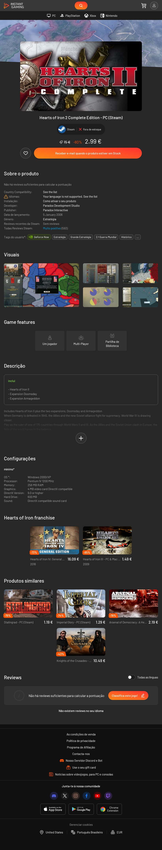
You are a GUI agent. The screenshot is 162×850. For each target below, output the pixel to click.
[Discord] (54, 796)
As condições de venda (81, 734)
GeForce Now (41, 237)
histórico (126, 237)
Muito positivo (52, 228)
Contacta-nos (81, 754)
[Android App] (81, 809)
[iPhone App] (53, 809)
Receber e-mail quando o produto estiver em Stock (88, 153)
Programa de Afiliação (81, 747)
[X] (65, 796)
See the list (50, 192)
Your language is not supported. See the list (70, 196)
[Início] (14, 6)
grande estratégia (81, 237)
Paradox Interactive (55, 210)
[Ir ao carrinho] (143, 5)
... (138, 237)
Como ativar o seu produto (59, 201)
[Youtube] (97, 796)
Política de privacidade (81, 741)
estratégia (60, 237)
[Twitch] (108, 796)
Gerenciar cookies (81, 824)
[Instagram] (76, 796)
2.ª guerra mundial (106, 237)
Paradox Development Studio (61, 205)
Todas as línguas (147, 677)
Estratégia (49, 219)
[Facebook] (86, 796)
